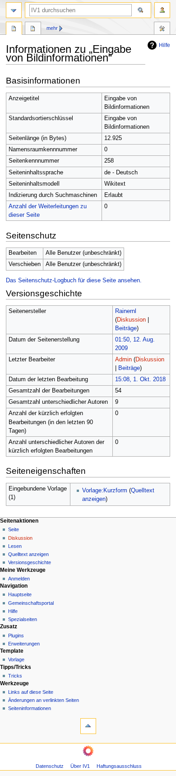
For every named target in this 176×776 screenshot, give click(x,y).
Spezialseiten (22, 619)
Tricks (15, 675)
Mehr (52, 28)
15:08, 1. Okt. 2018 (140, 379)
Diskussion (131, 320)
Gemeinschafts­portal (31, 603)
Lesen (15, 546)
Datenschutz (50, 766)
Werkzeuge (162, 29)
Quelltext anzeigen (28, 554)
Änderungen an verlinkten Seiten (43, 700)
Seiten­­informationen (29, 708)
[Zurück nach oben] (88, 726)
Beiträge (126, 328)
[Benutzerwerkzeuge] (162, 10)
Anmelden (19, 578)
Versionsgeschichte (29, 562)
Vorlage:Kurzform (104, 490)
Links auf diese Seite (30, 692)
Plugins (16, 635)
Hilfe (164, 45)
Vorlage (16, 659)
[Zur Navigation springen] (14, 10)
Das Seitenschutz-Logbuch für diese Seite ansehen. (74, 280)
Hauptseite (20, 594)
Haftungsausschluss (119, 766)
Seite (13, 529)
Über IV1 (80, 766)
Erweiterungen (24, 643)
